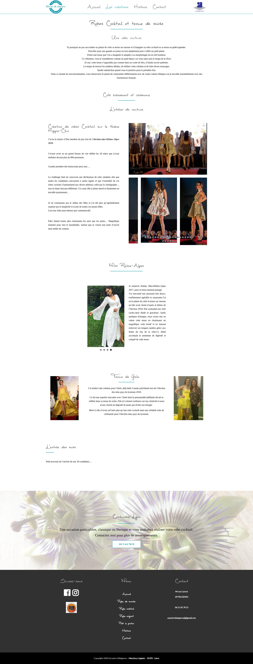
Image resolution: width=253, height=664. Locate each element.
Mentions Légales (137, 658)
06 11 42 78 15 (181, 607)
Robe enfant (126, 616)
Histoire (126, 630)
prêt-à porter (178, 47)
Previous (83, 316)
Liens (156, 658)
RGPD (150, 658)
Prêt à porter (126, 623)
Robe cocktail (126, 608)
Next (129, 316)
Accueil (126, 594)
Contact (126, 638)
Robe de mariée (126, 601)
